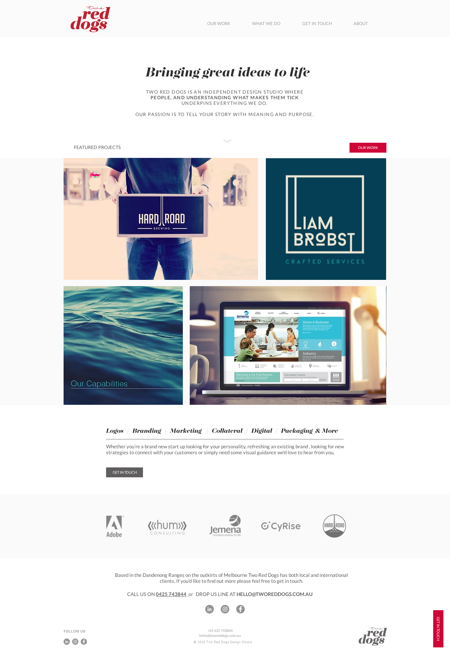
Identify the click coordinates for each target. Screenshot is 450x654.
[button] (368, 148)
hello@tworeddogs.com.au (220, 635)
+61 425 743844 (220, 630)
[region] (326, 219)
